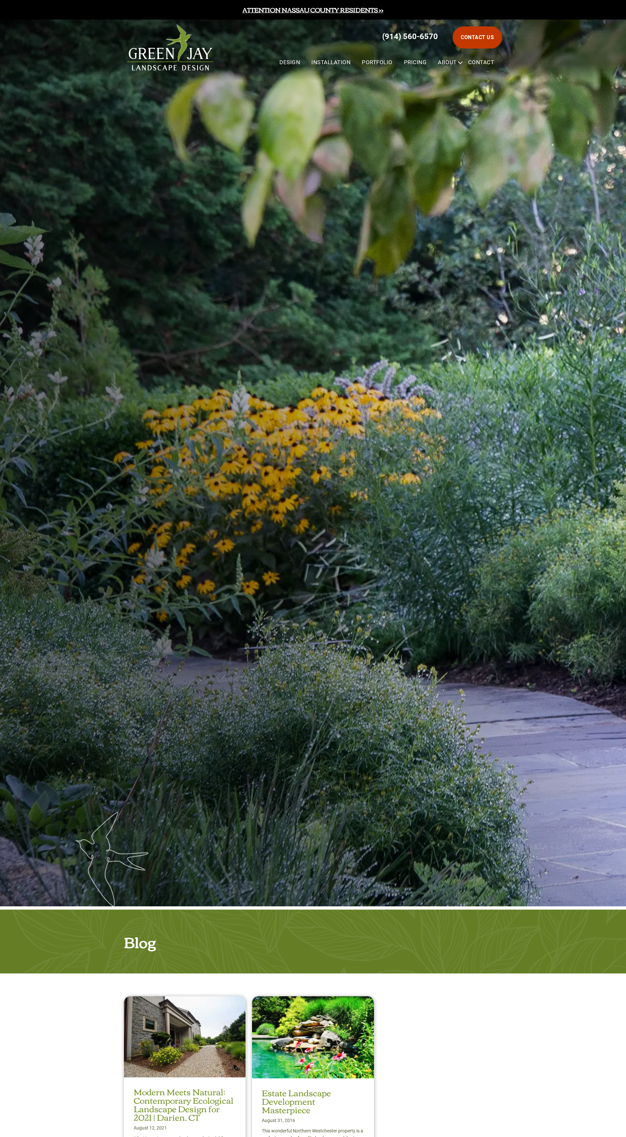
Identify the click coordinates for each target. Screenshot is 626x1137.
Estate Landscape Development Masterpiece (296, 1101)
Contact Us (477, 37)
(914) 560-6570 (410, 36)
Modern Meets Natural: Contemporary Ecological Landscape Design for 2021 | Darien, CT (183, 1104)
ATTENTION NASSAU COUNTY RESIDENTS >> (313, 9)
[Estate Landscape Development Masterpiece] (313, 1002)
